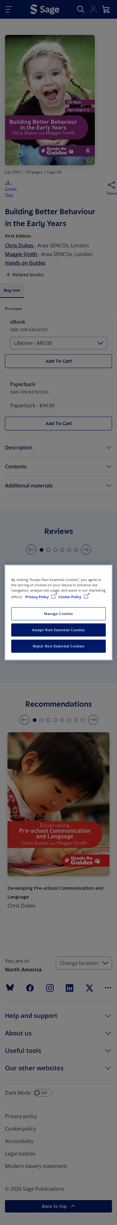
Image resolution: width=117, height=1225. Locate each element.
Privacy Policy (37, 596)
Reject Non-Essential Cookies (59, 646)
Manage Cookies (58, 613)
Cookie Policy (70, 596)
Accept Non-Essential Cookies (58, 629)
